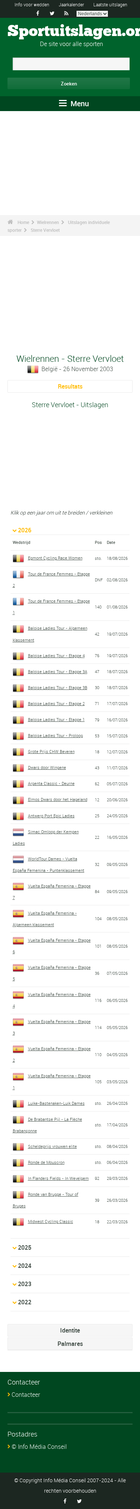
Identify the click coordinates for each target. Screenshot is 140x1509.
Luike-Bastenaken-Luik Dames (56, 1103)
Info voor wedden (32, 4)
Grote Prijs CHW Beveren (51, 751)
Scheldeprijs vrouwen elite (52, 1146)
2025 (24, 1247)
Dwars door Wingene (47, 767)
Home (23, 222)
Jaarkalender (71, 4)
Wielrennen (48, 222)
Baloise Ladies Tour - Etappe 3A (57, 671)
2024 (24, 1266)
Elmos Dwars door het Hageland (57, 799)
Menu (79, 103)
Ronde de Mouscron (46, 1162)
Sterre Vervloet (45, 230)
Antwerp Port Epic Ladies (51, 815)
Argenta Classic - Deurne (51, 783)
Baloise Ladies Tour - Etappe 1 (56, 719)
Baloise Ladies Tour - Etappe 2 (56, 703)
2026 (24, 530)
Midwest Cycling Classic (50, 1221)
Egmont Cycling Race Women (55, 558)
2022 (24, 1302)
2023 (24, 1284)
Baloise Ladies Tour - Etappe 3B (57, 687)
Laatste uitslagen (110, 4)
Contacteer (26, 1394)
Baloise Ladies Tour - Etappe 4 (56, 655)
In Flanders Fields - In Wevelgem (58, 1178)
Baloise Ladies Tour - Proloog (55, 735)
